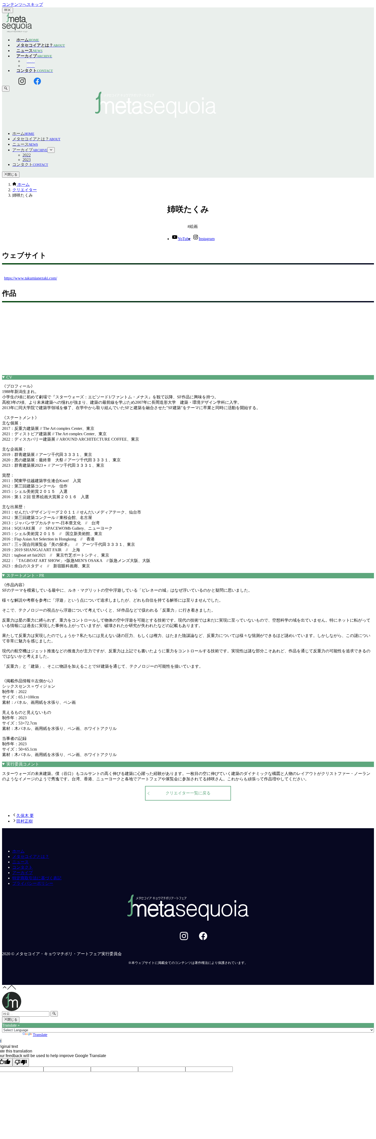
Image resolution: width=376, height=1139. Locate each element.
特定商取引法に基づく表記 (36, 878)
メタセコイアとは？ (30, 856)
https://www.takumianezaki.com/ (30, 278)
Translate (40, 1034)
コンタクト (22, 867)
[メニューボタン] (7, 10)
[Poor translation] (21, 1062)
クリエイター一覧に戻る (188, 793)
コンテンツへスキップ (22, 4)
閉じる (12, 174)
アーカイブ (22, 872)
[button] (188, 105)
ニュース (20, 862)
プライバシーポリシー (32, 883)
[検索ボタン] (5, 88)
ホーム (18, 851)
